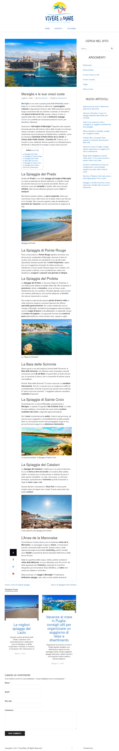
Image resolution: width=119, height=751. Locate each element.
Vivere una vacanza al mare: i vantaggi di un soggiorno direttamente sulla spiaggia (97, 124)
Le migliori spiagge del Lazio (22, 628)
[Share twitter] (13, 566)
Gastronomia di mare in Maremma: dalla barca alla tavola (96, 107)
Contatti (58, 28)
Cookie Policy (78, 748)
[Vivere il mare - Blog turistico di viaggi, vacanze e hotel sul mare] (59, 12)
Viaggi (85, 84)
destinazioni (26, 119)
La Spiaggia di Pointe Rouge (32, 156)
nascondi (35, 150)
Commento (9, 710)
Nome (7, 683)
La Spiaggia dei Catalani (31, 165)
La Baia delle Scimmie (30, 161)
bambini (65, 293)
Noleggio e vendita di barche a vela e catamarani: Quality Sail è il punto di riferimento (96, 184)
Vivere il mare (88, 89)
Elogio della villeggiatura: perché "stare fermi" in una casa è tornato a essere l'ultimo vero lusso (96, 157)
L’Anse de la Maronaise (30, 167)
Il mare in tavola (89, 79)
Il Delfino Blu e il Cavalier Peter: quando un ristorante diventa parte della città (95, 140)
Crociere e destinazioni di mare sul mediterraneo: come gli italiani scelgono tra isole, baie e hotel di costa (95, 168)
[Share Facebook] (13, 559)
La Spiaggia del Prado (30, 154)
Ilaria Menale (43, 98)
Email (7, 692)
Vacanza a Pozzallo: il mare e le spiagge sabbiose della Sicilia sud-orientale (95, 115)
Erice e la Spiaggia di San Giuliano (64, 585)
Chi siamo (71, 28)
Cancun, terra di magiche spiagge (17, 585)
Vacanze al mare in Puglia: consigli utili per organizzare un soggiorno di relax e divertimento (59, 628)
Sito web (8, 701)
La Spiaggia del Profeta (30, 158)
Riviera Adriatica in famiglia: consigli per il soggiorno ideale (96, 132)
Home (47, 28)
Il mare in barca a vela (91, 75)
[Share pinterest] (13, 573)
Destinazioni (62, 98)
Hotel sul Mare (88, 70)
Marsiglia (25, 103)
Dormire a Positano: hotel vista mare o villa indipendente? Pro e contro (97, 177)
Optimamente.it (98, 748)
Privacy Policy (66, 748)
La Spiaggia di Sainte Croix (32, 163)
